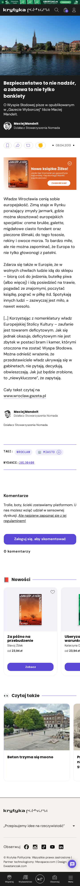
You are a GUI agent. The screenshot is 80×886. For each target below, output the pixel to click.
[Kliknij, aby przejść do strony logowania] (74, 10)
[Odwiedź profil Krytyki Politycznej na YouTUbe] (52, 847)
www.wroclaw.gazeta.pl (25, 395)
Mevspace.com (45, 862)
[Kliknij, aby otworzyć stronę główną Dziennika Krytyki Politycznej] (40, 879)
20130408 (26, 463)
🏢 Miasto (46, 452)
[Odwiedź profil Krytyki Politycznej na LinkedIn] (61, 847)
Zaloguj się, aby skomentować (40, 539)
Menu (70, 881)
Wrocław (23, 452)
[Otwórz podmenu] (73, 826)
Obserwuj (54, 881)
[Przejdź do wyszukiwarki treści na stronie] (56, 10)
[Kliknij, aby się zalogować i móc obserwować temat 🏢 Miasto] (59, 452)
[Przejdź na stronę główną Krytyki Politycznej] (26, 811)
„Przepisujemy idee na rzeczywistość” (34, 825)
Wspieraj (9, 881)
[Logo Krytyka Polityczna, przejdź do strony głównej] (26, 10)
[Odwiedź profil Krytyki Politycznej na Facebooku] (26, 847)
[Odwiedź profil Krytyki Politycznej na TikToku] (43, 847)
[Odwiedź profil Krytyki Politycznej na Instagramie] (35, 847)
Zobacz (30, 667)
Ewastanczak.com (15, 866)
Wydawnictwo (25, 881)
